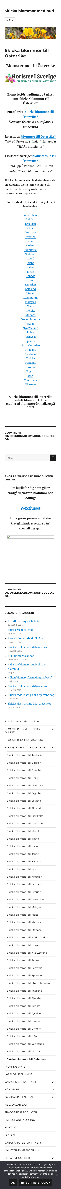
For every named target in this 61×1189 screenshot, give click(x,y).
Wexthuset (30, 508)
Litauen (30, 293)
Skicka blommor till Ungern (24, 1028)
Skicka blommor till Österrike (26, 1059)
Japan (30, 271)
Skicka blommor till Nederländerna (29, 937)
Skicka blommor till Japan (23, 853)
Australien (30, 215)
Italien (30, 267)
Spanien (30, 341)
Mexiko (30, 310)
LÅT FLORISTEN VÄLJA (18, 1074)
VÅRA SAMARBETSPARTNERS (23, 1142)
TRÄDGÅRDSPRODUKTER (21, 1112)
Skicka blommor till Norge (23, 945)
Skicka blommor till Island (23, 838)
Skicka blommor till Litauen (24, 891)
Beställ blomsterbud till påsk (25, 638)
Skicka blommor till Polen (23, 960)
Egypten (30, 236)
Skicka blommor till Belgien (24, 762)
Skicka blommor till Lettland (24, 884)
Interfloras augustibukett (23, 621)
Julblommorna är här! (21, 655)
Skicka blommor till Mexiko (24, 922)
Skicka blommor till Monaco (24, 929)
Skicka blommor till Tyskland (25, 1013)
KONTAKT (10, 1127)
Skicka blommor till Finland (24, 808)
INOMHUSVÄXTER (16, 1066)
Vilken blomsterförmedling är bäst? (30, 677)
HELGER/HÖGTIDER (17, 1157)
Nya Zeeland (30, 328)
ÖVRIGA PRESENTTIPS (19, 1097)
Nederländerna (30, 319)
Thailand (30, 349)
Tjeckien (30, 354)
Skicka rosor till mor (20, 629)
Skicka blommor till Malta (22, 914)
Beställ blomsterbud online (22, 721)
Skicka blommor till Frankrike (25, 815)
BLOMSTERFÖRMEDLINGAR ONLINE (22, 731)
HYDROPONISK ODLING (20, 1119)
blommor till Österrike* (38, 136)
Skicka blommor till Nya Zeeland (27, 952)
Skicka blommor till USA (22, 1036)
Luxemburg (30, 297)
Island (30, 262)
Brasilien (30, 223)
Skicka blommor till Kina (22, 869)
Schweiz (30, 336)
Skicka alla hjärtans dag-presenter (29, 703)
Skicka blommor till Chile (22, 777)
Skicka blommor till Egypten (25, 793)
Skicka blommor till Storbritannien (28, 983)
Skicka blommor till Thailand (24, 990)
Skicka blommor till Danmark (25, 785)
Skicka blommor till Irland (23, 831)
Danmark (30, 232)
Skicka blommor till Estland (24, 800)
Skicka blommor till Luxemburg (26, 899)
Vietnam (30, 384)
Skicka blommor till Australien (25, 755)
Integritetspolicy (35, 1182)
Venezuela (30, 380)
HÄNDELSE (12, 1089)
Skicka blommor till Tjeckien (24, 998)
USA (30, 375)
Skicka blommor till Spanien (24, 975)
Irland (30, 258)
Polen (30, 332)
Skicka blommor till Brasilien (24, 770)
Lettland (30, 288)
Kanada (30, 275)
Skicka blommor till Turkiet (24, 1005)
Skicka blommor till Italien (23, 846)
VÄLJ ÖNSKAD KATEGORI (20, 1081)
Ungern (30, 371)
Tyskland (30, 362)
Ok (13, 1182)
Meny (9, 20)
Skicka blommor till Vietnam (24, 1051)
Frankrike (30, 249)
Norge (30, 323)
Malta (30, 306)
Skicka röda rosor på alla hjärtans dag (31, 694)
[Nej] (57, 1174)
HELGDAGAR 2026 (16, 1104)
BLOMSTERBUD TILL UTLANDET (26, 747)
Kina (30, 280)
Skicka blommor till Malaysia (24, 907)
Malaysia (30, 301)
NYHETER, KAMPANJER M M (22, 1150)
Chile (30, 228)
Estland (30, 241)
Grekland (30, 254)
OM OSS (10, 1135)
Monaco (30, 315)
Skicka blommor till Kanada (24, 861)
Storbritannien (30, 345)
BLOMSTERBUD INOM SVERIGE (25, 739)
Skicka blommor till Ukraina (24, 1021)
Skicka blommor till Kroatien (24, 876)
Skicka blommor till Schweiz (24, 967)
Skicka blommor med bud (29, 11)
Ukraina (31, 367)
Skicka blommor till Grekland (25, 823)
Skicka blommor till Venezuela (26, 1043)
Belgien (30, 219)
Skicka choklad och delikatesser (27, 647)
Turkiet (30, 358)
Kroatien (30, 284)
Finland (30, 245)
